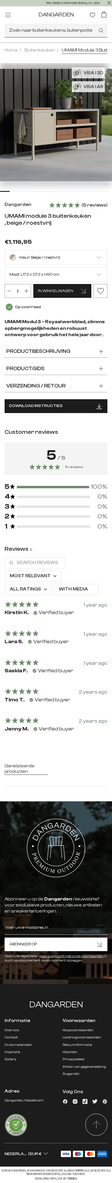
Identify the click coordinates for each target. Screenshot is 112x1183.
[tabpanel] (56, 647)
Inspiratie (12, 1052)
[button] (56, 487)
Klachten (70, 1052)
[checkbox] (76, 589)
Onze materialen (18, 1045)
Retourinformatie (77, 1045)
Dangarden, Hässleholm (24, 1100)
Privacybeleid (73, 1059)
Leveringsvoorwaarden (82, 1037)
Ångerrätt (71, 1074)
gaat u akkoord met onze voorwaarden (71, 956)
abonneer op (23, 944)
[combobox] (56, 30)
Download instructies (36, 406)
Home (11, 50)
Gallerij (10, 1059)
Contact (11, 1037)
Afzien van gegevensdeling (84, 1067)
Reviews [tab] (18, 549)
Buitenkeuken (39, 50)
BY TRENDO (70, 1178)
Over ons (12, 1030)
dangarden (56, 14)
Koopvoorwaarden (78, 1030)
